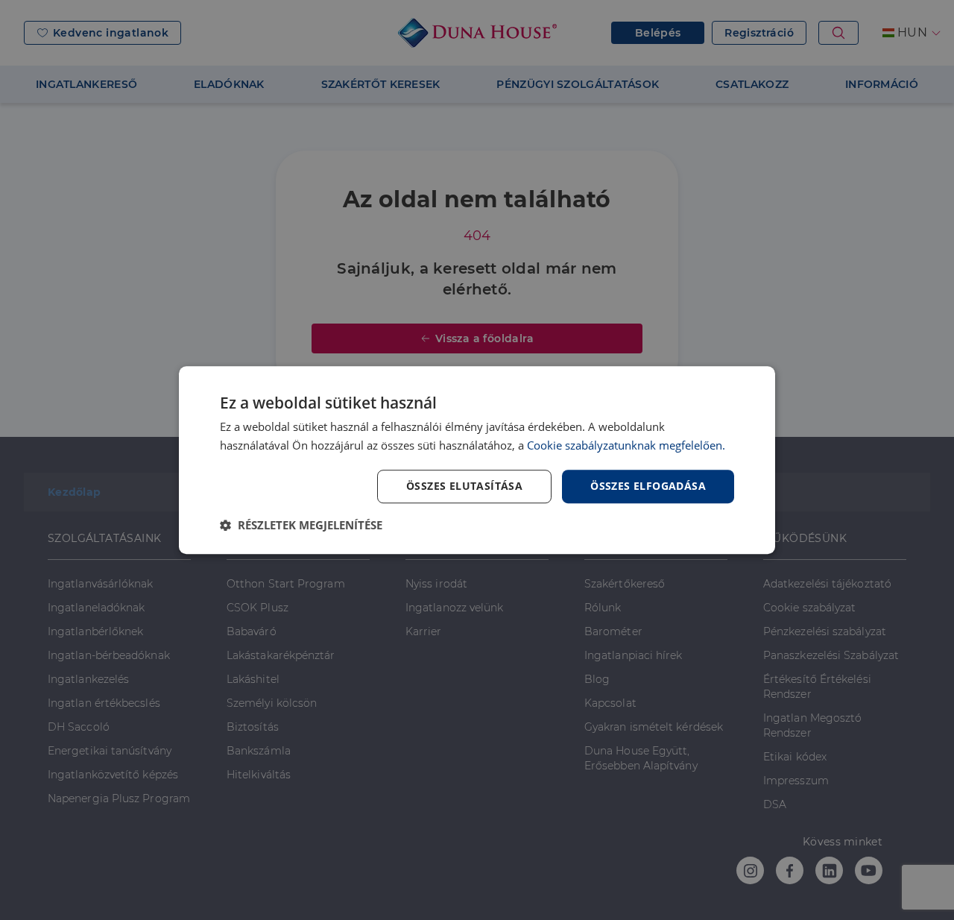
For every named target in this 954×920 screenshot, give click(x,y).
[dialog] (477, 460)
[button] (301, 525)
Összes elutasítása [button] (464, 486)
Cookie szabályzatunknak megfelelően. (626, 445)
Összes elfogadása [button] (648, 486)
